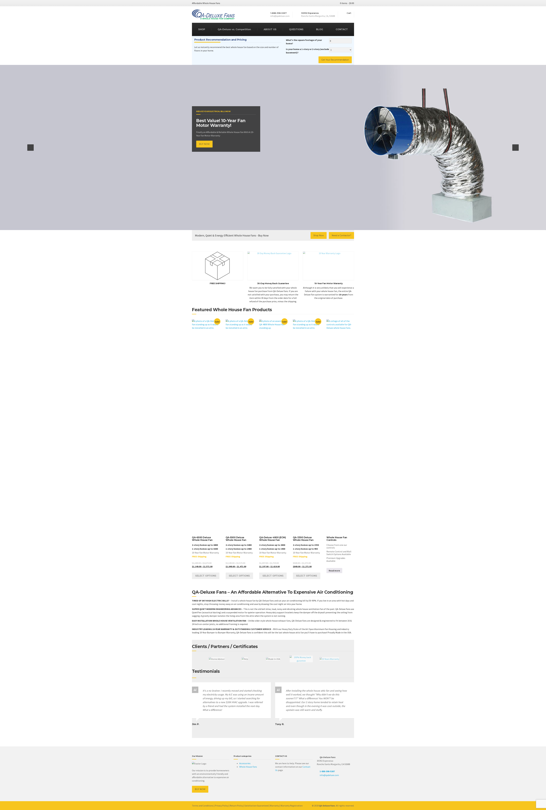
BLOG (319, 29)
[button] (30, 147)
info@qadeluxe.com (329, 775)
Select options (205, 575)
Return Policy (236, 805)
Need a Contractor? (341, 235)
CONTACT (342, 29)
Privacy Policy (221, 805)
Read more (334, 570)
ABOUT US (270, 29)
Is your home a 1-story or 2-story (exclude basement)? (307, 51)
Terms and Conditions (202, 805)
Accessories (245, 763)
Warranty (274, 805)
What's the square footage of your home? (304, 42)
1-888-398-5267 (327, 771)
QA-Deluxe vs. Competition (234, 29)
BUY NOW (204, 144)
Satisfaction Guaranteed (256, 805)
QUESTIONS (296, 29)
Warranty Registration (292, 805)
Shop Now (318, 235)
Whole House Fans (248, 766)
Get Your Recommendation (335, 60)
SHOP (201, 29)
